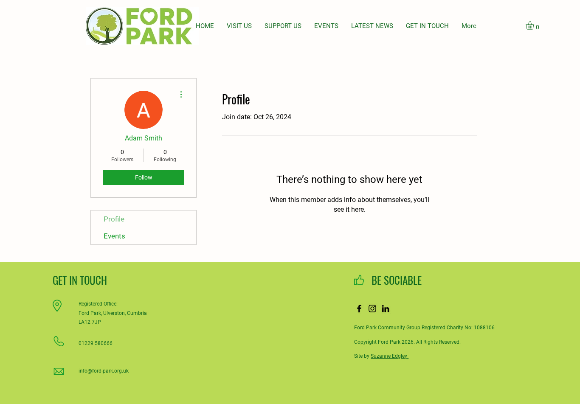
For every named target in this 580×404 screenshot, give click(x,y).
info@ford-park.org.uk (104, 371)
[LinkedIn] (385, 308)
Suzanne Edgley (389, 356)
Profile (114, 219)
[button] (535, 25)
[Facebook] (359, 308)
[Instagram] (372, 308)
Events (114, 236)
